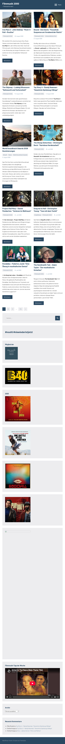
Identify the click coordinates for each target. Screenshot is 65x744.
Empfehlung (37, 215)
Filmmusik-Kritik (7, 36)
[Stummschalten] (55, 697)
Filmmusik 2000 (10, 3)
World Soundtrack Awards (20, 155)
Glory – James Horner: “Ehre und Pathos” (29, 731)
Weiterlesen (7, 60)
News (10, 155)
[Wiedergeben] (7, 697)
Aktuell (5, 155)
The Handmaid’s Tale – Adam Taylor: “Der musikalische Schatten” (45, 267)
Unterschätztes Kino (50, 36)
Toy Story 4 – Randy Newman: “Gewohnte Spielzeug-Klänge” (33, 726)
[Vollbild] (58, 697)
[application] (32, 683)
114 (20, 309)
